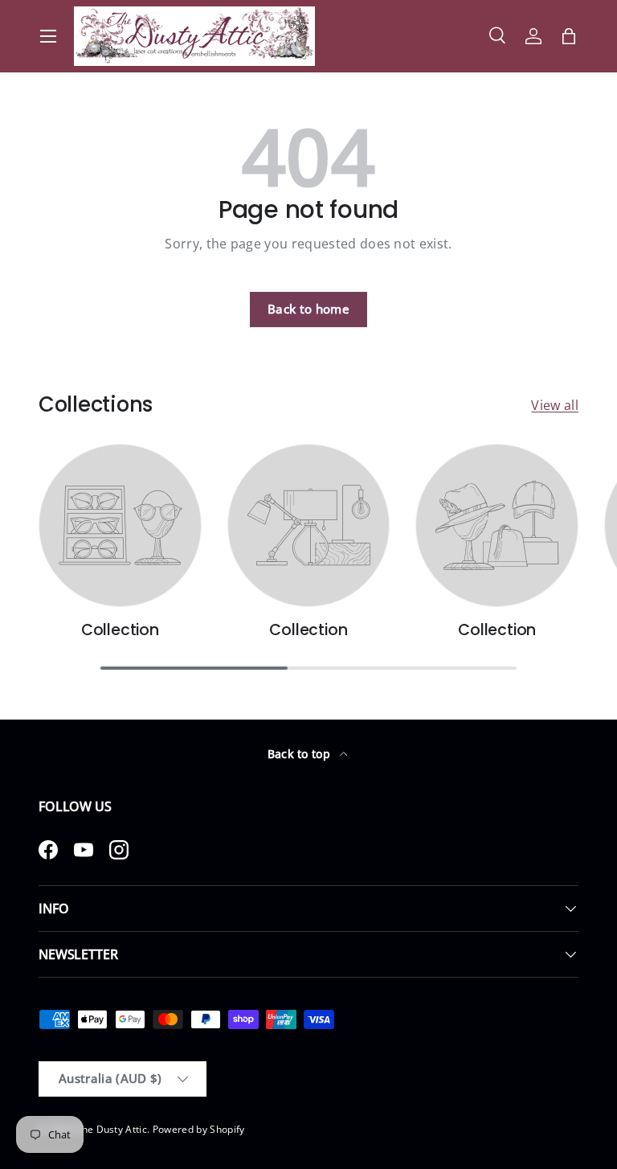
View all (554, 405)
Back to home (308, 309)
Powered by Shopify (199, 1129)
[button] (568, 36)
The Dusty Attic (111, 1129)
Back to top (301, 753)
